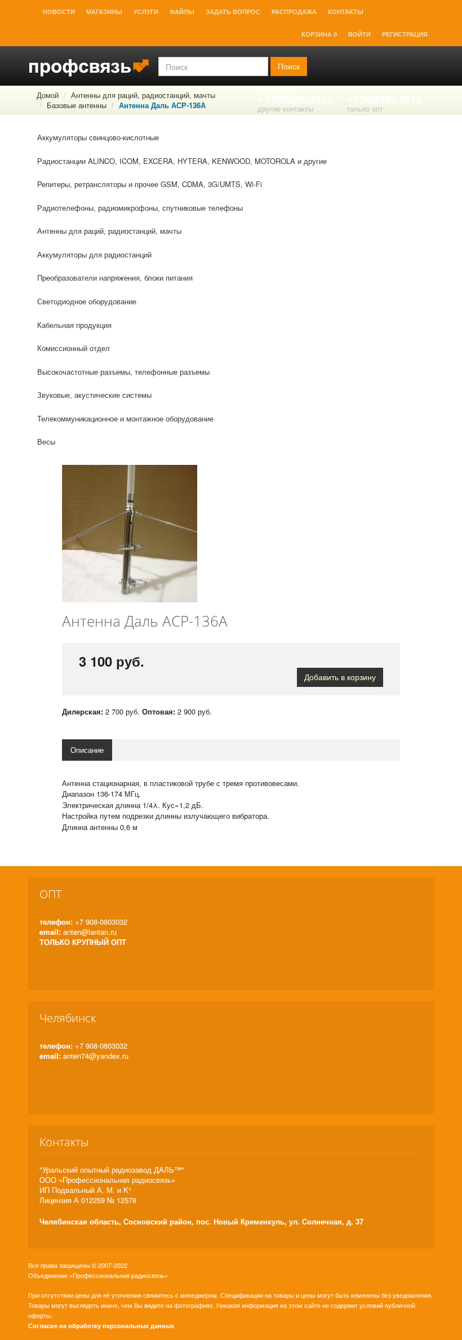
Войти (359, 34)
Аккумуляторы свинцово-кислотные (98, 137)
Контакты (345, 11)
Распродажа (294, 11)
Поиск (289, 66)
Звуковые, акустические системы (94, 394)
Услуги (146, 11)
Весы (46, 441)
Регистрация (405, 34)
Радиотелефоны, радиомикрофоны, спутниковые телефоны (140, 207)
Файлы (182, 11)
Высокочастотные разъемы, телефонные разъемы (123, 371)
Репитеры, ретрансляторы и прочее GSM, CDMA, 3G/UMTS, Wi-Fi (149, 184)
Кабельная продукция (74, 325)
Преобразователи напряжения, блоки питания (115, 277)
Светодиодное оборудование (86, 301)
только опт (364, 108)
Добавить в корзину (340, 677)
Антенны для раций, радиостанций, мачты (109, 230)
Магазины (104, 11)
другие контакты (285, 108)
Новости (59, 11)
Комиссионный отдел (73, 348)
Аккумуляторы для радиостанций (94, 254)
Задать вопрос (233, 11)
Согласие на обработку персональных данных (101, 1325)
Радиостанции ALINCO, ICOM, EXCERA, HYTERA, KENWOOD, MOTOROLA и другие (182, 161)
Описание (87, 749)
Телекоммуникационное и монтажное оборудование (125, 418)
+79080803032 (295, 99)
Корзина (319, 34)
